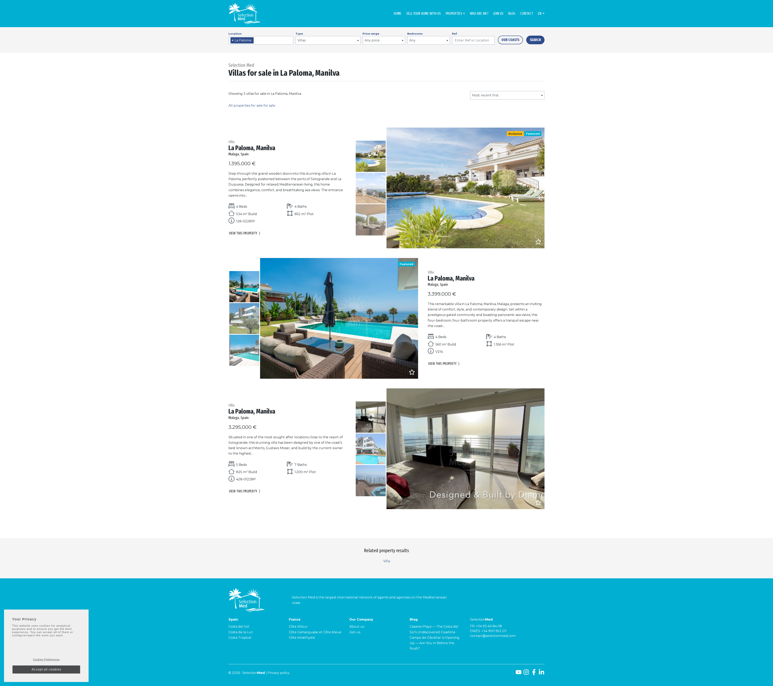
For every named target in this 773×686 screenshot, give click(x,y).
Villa (386, 561)
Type (299, 33)
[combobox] (260, 40)
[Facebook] (534, 674)
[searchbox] (256, 40)
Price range (371, 33)
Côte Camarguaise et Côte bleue (315, 632)
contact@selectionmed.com (493, 636)
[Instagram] (526, 674)
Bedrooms (415, 33)
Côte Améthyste (302, 638)
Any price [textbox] (372, 40)
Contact (526, 13)
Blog (511, 13)
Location (235, 33)
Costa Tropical (239, 638)
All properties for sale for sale (251, 105)
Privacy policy (278, 673)
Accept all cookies (46, 669)
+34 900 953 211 (494, 631)
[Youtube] (519, 674)
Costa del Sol (238, 626)
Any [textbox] (412, 40)
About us (356, 626)
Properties (454, 13)
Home (397, 13)
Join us (498, 13)
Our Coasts (510, 40)
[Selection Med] (244, 13)
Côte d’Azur (298, 626)
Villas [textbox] (302, 40)
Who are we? (479, 13)
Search (535, 40)
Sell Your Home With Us (423, 13)
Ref (454, 33)
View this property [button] (244, 233)
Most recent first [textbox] (485, 95)
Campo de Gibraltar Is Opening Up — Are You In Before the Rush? (434, 643)
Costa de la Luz (240, 632)
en (540, 13)
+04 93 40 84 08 (489, 626)
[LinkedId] (541, 674)
